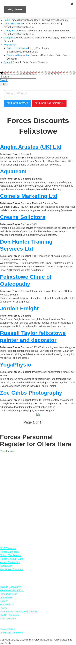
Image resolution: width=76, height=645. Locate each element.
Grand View (6, 597)
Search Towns (17, 103)
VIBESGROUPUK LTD (12, 590)
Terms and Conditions (11, 632)
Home (7, 20)
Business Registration (18, 55)
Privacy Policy (7, 629)
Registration (10, 44)
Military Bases (11, 30)
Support (8, 62)
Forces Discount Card (11, 559)
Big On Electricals (9, 615)
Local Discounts (12, 23)
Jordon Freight (19, 308)
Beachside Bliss (8, 594)
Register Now (7, 451)
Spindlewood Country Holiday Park (18, 611)
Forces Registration (17, 48)
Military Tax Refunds (10, 555)
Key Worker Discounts (11, 569)
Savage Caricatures (10, 587)
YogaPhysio (15, 365)
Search (4, 80)
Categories (9, 37)
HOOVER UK (7, 604)
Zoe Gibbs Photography (31, 393)
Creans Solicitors (22, 217)
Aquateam (13, 171)
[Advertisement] (38, 498)
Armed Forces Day (10, 562)
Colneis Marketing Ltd (28, 196)
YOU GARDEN (8, 618)
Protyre (4, 608)
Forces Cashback (9, 552)
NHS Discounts (8, 548)
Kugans (4, 601)
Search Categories (49, 103)
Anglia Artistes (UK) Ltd (30, 147)
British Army (6, 566)
